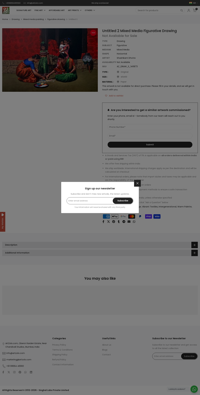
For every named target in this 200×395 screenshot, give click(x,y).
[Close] (137, 183)
